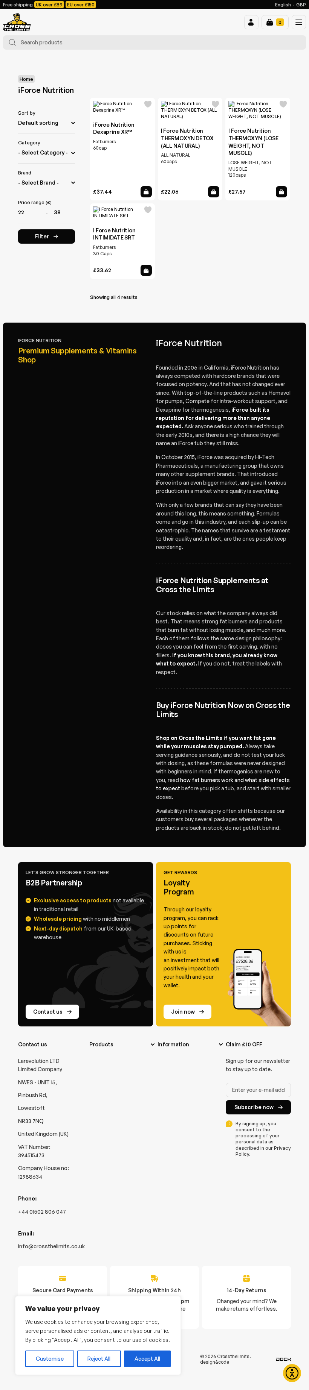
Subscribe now (254, 1107)
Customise (50, 1358)
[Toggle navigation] (299, 22)
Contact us (48, 1011)
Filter (42, 236)
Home (26, 79)
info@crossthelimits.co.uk (51, 1246)
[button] (251, 22)
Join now (183, 1011)
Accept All (147, 1358)
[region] (98, 1335)
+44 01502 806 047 (42, 1211)
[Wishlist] (148, 105)
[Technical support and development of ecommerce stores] (283, 1359)
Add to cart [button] (146, 191)
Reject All (98, 1358)
